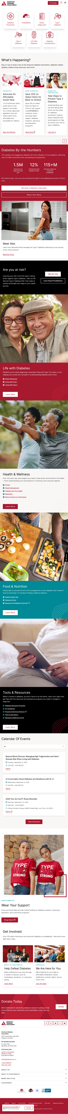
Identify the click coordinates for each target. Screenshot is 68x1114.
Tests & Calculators (11, 715)
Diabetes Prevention (10, 24)
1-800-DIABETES (6, 1062)
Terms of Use (34, 1105)
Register (8, 768)
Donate (54, 3)
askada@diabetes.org (7, 1059)
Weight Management (12, 488)
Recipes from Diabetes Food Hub (16, 603)
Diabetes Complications (49, 42)
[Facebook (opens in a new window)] (46, 1023)
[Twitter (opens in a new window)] (60, 1023)
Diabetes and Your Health (13, 491)
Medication (9, 494)
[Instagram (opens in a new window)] (51, 1023)
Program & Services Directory (15, 712)
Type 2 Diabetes (18, 42)
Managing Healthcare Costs (14, 718)
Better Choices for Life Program (15, 497)
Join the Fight (41, 983)
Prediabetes (26, 23)
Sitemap (7, 1103)
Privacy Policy (22, 1103)
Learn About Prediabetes (53, 281)
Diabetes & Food (10, 600)
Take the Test (53, 274)
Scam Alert (47, 1103)
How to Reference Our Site (35, 1103)
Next (65, 141)
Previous (59, 141)
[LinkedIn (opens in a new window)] (55, 1023)
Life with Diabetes (34, 42)
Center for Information (7, 1052)
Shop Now (29, 132)
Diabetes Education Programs (15, 706)
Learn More (8, 983)
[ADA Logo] (12, 3)
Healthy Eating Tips (11, 597)
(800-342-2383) (6, 1065)
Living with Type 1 (11, 382)
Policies (13, 1103)
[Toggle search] (61, 2)
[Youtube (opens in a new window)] (64, 1023)
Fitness (7, 485)
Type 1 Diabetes (57, 24)
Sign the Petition (9, 132)
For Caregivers (10, 709)
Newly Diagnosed (42, 24)
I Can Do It (52, 132)
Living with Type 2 (11, 385)
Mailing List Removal (58, 1103)
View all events (34, 822)
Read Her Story (8, 254)
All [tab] (4, 746)
